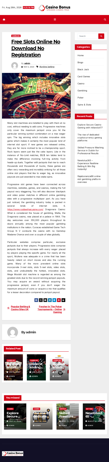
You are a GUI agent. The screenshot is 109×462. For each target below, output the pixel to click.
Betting (89, 409)
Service (63, 409)
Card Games (83, 76)
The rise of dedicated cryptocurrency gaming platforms (89, 137)
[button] (105, 19)
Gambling (16, 36)
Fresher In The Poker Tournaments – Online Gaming (49, 309)
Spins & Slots (84, 104)
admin (27, 63)
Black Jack (83, 69)
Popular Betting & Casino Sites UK (20, 308)
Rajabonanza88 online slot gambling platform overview (89, 179)
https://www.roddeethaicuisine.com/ (25, 209)
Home (80, 55)
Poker (80, 97)
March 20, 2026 (95, 421)
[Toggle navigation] (55, 19)
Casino (80, 83)
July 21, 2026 (15, 421)
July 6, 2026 (41, 421)
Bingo (80, 62)
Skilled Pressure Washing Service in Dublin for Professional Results (90, 150)
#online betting (46, 66)
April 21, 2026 (68, 421)
